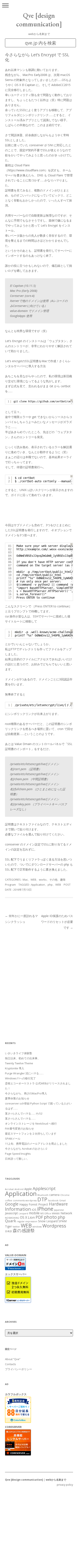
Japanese (59, 1209)
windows (37, 1226)
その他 (53, 879)
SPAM (62, 1221)
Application (38, 884)
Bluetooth (42, 1195)
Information (18, 1209)
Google (12, 1204)
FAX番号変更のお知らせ (19, 1128)
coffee (8, 1200)
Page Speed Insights (18, 1154)
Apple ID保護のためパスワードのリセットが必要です (57, 922)
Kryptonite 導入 (14, 1068)
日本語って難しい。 (17, 1159)
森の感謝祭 (24, 1230)
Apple (28, 1189)
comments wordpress (25, 1200)
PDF (39, 1217)
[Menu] (5, 5)
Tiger (8, 1226)
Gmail (62, 1200)
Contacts (10, 1364)
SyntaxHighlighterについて (72, 567)
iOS (34, 1210)
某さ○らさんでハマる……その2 (23, 1113)
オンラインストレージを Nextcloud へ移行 (31, 1123)
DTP (42, 1199)
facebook (53, 1200)
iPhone (45, 1208)
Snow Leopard (48, 1221)
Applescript (44, 1188)
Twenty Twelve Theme (19, 1063)
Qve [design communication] (39, 19)
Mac (25, 879)
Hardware (58, 1204)
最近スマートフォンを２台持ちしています (30, 1133)
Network (66, 1213)
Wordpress (54, 1225)
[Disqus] (39, 983)
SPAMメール (12, 1138)
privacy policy (65, 1484)
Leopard (23, 1213)
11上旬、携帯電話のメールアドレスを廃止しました (36, 1143)
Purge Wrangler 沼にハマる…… (24, 1073)
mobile (34, 1213)
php (50, 884)
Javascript (11, 1213)
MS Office (45, 1213)
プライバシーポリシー (18, 1369)
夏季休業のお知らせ (17, 1098)
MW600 (56, 1213)
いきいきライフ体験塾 (18, 1053)
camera (54, 1195)
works (43, 879)
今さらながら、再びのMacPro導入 (26, 1093)
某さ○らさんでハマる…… (20, 1118)
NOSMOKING (12, 1217)
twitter (16, 1226)
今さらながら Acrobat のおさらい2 (26, 1148)
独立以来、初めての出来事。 (22, 1058)
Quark (10, 1220)
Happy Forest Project (33, 1204)
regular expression (27, 1221)
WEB (33, 879)
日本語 (8, 1231)
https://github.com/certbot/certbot (53, 401)
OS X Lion (27, 1217)
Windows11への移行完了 (20, 1078)
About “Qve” (12, 1359)
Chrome (64, 1195)
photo (50, 1217)
